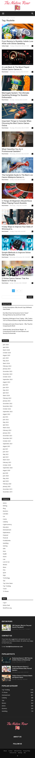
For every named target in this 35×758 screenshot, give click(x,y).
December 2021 (7, 435)
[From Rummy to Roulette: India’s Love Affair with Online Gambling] (17, 31)
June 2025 (6, 358)
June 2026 (6, 344)
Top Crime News (8, 583)
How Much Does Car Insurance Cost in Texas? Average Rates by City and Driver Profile (15, 314)
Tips (4, 580)
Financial (5, 538)
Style (4, 575)
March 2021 (6, 460)
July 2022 (5, 417)
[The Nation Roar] (17, 5)
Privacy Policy (26, 751)
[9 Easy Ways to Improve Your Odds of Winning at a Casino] (17, 217)
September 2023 (7, 379)
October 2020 (7, 465)
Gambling (5, 543)
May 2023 (6, 390)
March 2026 (6, 350)
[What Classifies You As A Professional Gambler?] (17, 139)
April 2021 (6, 457)
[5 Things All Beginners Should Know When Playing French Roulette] (17, 191)
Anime (5, 503)
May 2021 (6, 454)
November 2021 (7, 438)
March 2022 (6, 427)
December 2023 (7, 371)
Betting (5, 506)
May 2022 (6, 422)
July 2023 (5, 385)
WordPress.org (7, 608)
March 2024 (6, 363)
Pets (4, 570)
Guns (4, 551)
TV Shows (6, 591)
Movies (5, 564)
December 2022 (7, 403)
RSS (25, 752)
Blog (4, 508)
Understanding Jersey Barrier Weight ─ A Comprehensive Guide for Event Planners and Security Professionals (16, 331)
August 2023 (6, 382)
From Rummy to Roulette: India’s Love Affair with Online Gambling (17, 42)
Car (4, 516)
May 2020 (6, 478)
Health (5, 554)
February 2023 (7, 398)
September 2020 (7, 468)
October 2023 (7, 377)
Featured (5, 535)
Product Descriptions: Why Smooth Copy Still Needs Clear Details (17, 308)
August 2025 (6, 355)
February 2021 (7, 462)
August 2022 (6, 414)
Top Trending (7, 586)
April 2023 (6, 393)
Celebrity (5, 522)
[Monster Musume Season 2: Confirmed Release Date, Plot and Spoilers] (6, 669)
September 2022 (7, 411)
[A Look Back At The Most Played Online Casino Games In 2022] (17, 57)
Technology (6, 578)
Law (4, 559)
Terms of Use (13, 752)
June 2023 (6, 387)
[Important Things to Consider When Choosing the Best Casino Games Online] (17, 111)
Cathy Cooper (5, 46)
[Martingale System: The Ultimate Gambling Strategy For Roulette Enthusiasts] (17, 83)
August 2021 (6, 446)
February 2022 (7, 430)
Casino (5, 519)
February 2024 (7, 366)
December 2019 (7, 489)
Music (4, 567)
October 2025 (7, 352)
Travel (4, 589)
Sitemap (20, 752)
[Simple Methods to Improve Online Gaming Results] (17, 242)
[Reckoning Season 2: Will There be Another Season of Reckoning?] (6, 660)
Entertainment (7, 530)
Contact (10, 751)
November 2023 (7, 374)
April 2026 (6, 347)
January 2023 (6, 401)
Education (6, 527)
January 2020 (6, 486)
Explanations (6, 532)
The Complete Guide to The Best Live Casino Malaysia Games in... (17, 176)
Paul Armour (5, 71)
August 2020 (6, 470)
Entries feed (6, 605)
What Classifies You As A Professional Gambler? (12, 150)
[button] (3, 13)
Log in (4, 602)
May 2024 (6, 361)
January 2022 (6, 433)
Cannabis (5, 514)
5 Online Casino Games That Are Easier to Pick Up (15, 279)
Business (5, 511)
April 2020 (6, 481)
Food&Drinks (7, 540)
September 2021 (7, 443)
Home (3, 18)
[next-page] (20, 290)
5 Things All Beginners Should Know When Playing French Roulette (17, 202)
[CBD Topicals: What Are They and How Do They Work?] (6, 628)
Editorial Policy (18, 751)
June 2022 (6, 419)
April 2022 (6, 425)
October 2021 (7, 441)
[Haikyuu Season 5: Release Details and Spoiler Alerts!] (6, 678)
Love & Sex (6, 562)
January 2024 (6, 369)
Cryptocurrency (7, 524)
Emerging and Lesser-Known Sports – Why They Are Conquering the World (17, 325)
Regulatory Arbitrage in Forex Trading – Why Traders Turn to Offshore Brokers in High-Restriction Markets (18, 319)
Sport (4, 572)
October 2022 (7, 409)
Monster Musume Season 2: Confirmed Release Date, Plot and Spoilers (22, 668)
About (5, 751)
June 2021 (6, 451)
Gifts (4, 548)
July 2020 (5, 473)
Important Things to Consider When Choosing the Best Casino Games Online (16, 123)
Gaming (5, 546)
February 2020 (7, 484)
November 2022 (7, 406)
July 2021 (5, 449)
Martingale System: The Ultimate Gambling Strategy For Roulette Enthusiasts (15, 95)
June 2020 (6, 476)
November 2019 (7, 492)
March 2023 (6, 395)
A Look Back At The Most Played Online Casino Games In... (15, 68)
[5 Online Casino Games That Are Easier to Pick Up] (17, 268)
